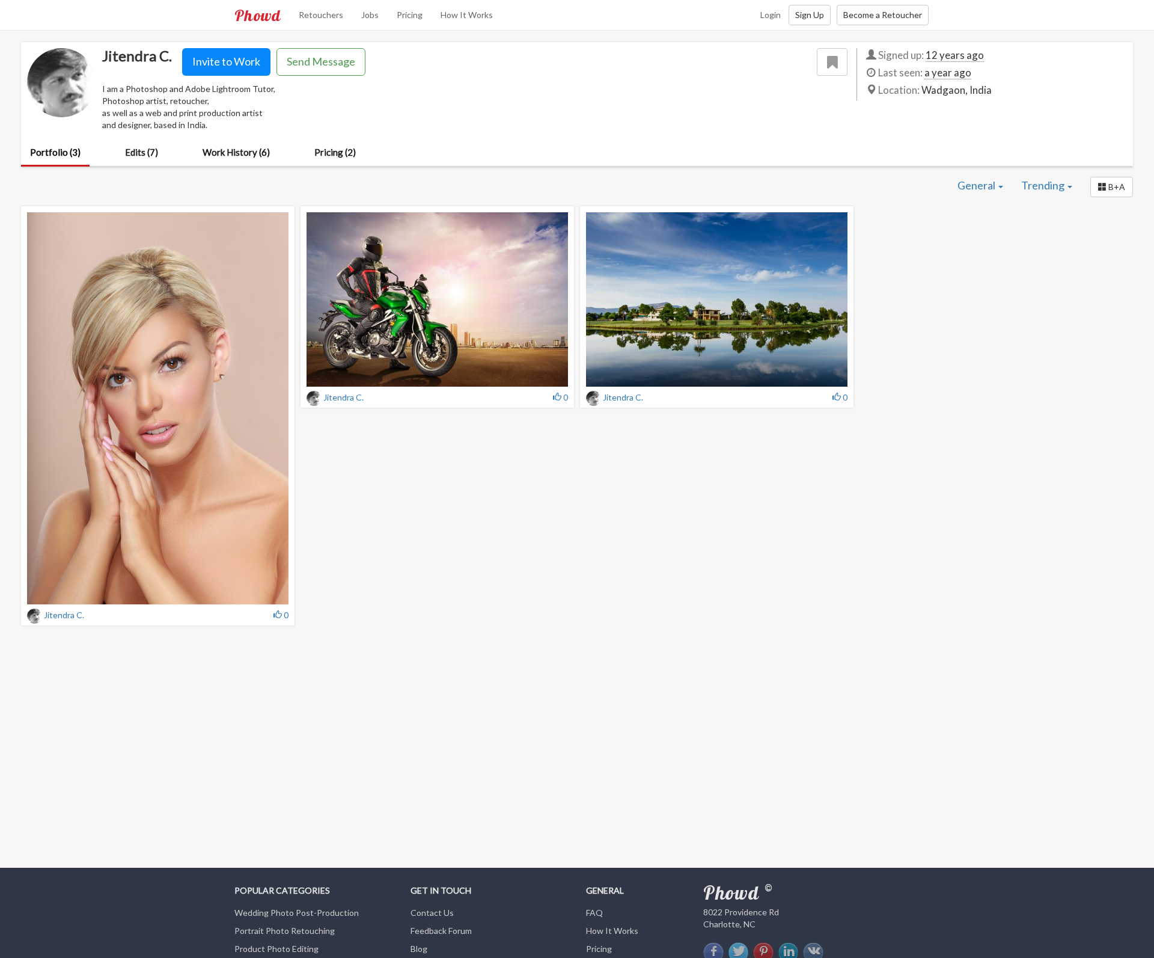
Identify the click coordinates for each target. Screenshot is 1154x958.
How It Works (467, 15)
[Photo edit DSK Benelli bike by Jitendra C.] (437, 299)
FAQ (594, 912)
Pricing (410, 15)
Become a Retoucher (882, 15)
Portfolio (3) (55, 152)
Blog (419, 949)
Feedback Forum (441, 931)
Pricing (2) (335, 152)
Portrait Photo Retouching (284, 931)
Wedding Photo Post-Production (296, 912)
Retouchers (321, 15)
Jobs (370, 15)
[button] (1111, 187)
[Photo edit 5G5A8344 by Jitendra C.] (157, 408)
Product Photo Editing (276, 949)
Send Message (321, 61)
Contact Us (432, 912)
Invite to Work (226, 61)
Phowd (257, 15)
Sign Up (809, 15)
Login (770, 15)
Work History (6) (236, 152)
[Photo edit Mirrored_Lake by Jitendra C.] (716, 299)
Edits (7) (141, 152)
